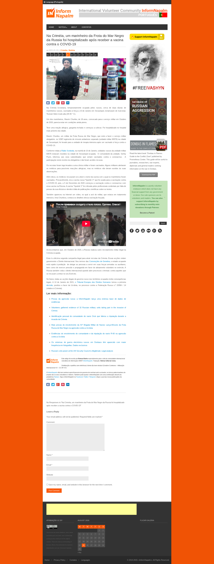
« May (79, 552)
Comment (50, 422)
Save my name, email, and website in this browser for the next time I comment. (80, 485)
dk (92, 55)
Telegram (92, 377)
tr (63, 55)
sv (79, 55)
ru (48, 55)
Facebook (79, 377)
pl (59, 55)
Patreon (56, 377)
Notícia (62, 27)
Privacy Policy (59, 560)
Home (51, 27)
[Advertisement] (91, 509)
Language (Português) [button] (54, 2)
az (76, 55)
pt (67, 55)
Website (49, 475)
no (88, 55)
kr (83, 55)
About (74, 27)
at (95, 55)
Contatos (86, 27)
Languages (85, 560)
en (72, 55)
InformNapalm (88, 361)
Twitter (86, 377)
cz (52, 55)
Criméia (64, 50)
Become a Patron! (147, 213)
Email (48, 465)
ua (56, 55)
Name (48, 455)
